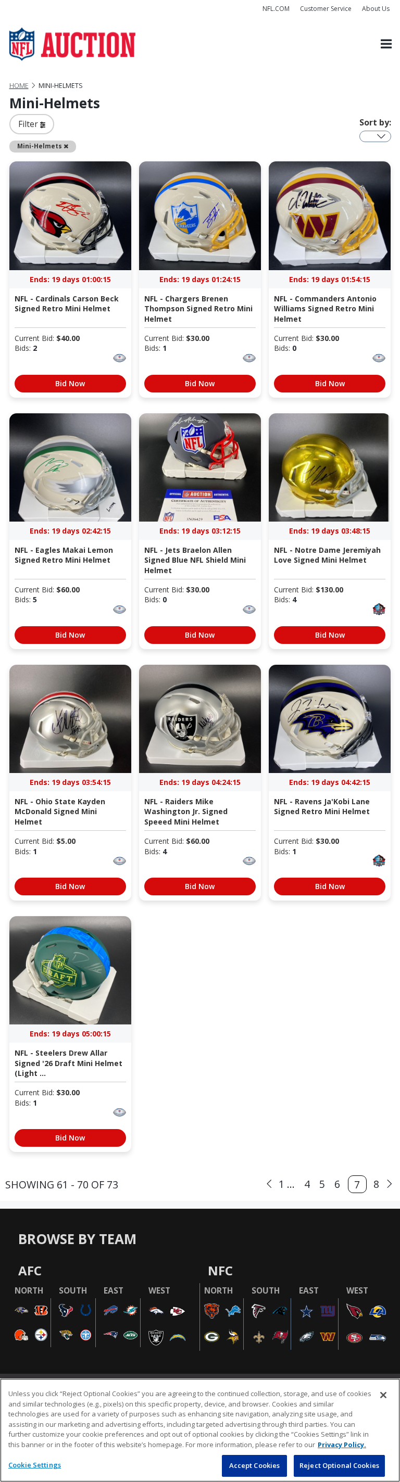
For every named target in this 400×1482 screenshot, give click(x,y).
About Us (376, 8)
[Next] (389, 1184)
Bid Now (70, 383)
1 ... (287, 1184)
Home (19, 85)
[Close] (383, 1395)
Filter (29, 124)
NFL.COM (276, 8)
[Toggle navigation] (386, 44)
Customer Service (326, 8)
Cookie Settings (34, 1465)
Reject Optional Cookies (339, 1465)
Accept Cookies (254, 1465)
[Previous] (269, 1184)
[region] (200, 1430)
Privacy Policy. (342, 1444)
